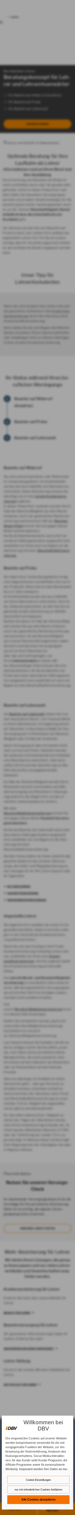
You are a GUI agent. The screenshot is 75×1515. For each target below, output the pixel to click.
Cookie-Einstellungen (38, 1479)
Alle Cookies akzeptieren (38, 1499)
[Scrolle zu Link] (11, 1426)
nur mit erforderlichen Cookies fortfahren (38, 1489)
